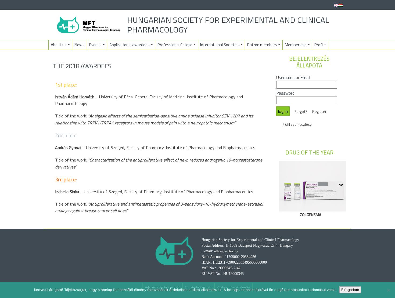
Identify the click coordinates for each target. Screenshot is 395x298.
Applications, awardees (129, 45)
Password (285, 93)
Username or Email (293, 77)
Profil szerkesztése (297, 124)
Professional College (174, 45)
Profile (320, 45)
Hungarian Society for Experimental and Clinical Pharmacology (228, 25)
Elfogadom (350, 290)
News (79, 45)
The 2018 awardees (82, 66)
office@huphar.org (226, 251)
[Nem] (388, 290)
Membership (296, 45)
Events (95, 45)
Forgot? (301, 111)
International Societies (220, 45)
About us (59, 45)
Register (319, 111)
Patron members (262, 45)
